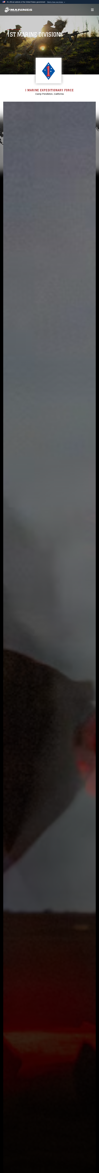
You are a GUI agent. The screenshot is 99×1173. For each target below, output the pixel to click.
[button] (56, 2)
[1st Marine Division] (18, 10)
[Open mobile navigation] (92, 10)
